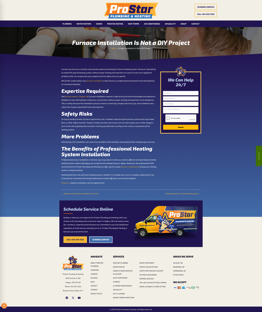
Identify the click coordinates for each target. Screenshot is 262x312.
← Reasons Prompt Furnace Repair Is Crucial (79, 193)
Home (113, 48)
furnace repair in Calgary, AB (77, 96)
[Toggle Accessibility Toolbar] (4, 305)
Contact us (65, 183)
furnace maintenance (130, 167)
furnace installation (95, 81)
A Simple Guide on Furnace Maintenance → (183, 193)
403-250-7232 (75, 286)
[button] (205, 7)
